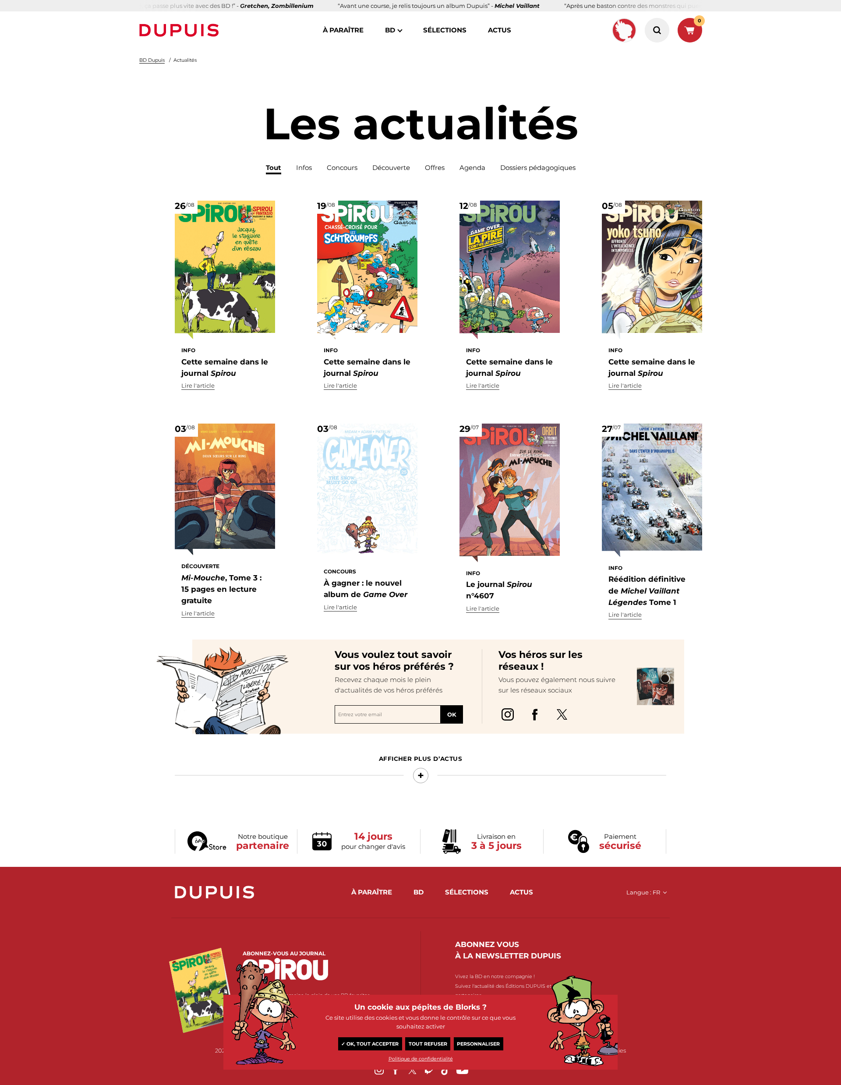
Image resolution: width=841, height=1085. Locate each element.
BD (390, 30)
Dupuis (181, 30)
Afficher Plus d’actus (420, 758)
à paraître (343, 30)
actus (499, 30)
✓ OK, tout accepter (370, 1044)
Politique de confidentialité (421, 1059)
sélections (444, 30)
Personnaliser (478, 1044)
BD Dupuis (152, 60)
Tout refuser (428, 1044)
